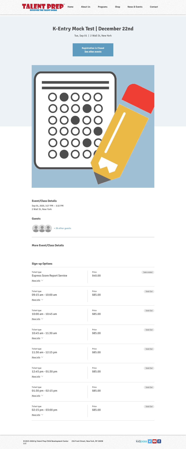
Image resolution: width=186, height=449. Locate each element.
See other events (93, 51)
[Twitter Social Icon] (150, 441)
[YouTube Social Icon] (154, 441)
